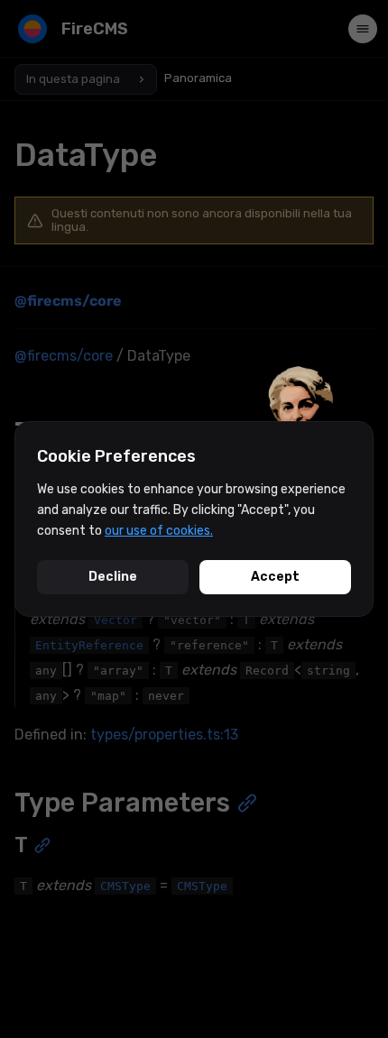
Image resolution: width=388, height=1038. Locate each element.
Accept (275, 576)
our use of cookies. (159, 530)
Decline (112, 576)
